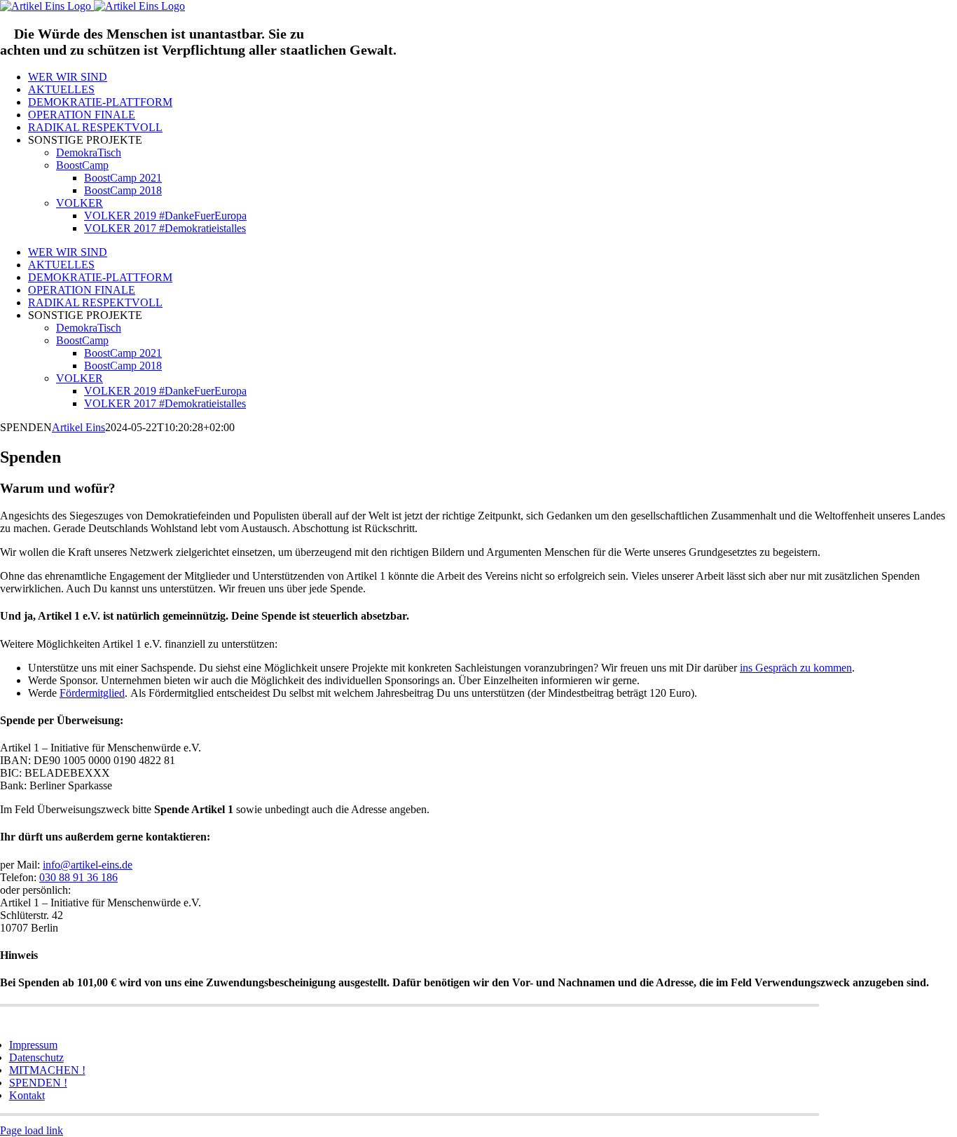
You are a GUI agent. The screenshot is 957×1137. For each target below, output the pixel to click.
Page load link (31, 1130)
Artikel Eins (78, 427)
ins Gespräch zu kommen (796, 668)
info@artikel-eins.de (87, 865)
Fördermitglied (92, 693)
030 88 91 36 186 (78, 877)
